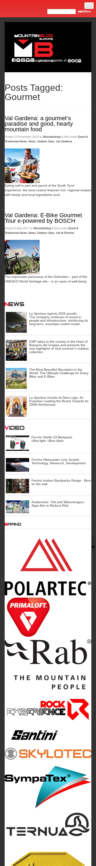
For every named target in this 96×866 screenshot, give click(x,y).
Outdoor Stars (46, 141)
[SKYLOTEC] (48, 753)
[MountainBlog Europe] (34, 47)
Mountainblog (52, 136)
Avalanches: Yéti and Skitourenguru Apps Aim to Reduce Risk (57, 503)
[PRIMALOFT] (48, 617)
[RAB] (48, 664)
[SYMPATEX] (48, 787)
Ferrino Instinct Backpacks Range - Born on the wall (61, 482)
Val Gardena (64, 141)
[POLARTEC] (48, 567)
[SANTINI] (48, 735)
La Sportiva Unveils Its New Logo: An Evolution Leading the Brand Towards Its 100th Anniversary (59, 401)
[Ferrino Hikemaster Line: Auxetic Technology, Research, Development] (17, 464)
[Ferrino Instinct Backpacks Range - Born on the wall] (17, 486)
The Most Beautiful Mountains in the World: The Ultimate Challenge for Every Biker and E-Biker (59, 373)
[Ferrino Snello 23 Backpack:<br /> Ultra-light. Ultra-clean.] (17, 443)
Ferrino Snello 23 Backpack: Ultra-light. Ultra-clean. (52, 438)
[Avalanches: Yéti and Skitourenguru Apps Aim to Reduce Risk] (17, 506)
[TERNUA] (48, 824)
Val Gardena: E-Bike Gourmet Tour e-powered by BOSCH (43, 218)
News (32, 141)
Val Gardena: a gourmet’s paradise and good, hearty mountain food (39, 123)
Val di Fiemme (65, 233)
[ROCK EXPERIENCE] (48, 709)
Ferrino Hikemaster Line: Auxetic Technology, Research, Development (58, 461)
